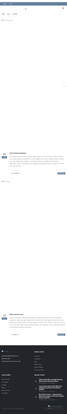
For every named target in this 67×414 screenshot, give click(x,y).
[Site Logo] (30, 8)
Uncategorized (43, 383)
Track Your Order (39, 370)
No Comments (15, 173)
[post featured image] (33, 84)
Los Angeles (5, 382)
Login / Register (38, 367)
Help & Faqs (37, 364)
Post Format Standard (18, 153)
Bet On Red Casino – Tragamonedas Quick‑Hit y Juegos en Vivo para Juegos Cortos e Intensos (51, 396)
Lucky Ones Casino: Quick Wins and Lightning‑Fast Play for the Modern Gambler (50, 387)
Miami (3, 387)
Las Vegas (5, 393)
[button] (54, 9)
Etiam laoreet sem (16, 314)
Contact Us (37, 359)
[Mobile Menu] (3, 9)
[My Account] (58, 9)
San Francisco (6, 390)
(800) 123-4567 (6, 358)
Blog (35, 361)
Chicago (4, 385)
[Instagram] (64, 4)
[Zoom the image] (5, 351)
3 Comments (15, 334)
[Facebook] (58, 4)
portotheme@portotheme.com (10, 356)
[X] (61, 4)
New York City (5, 379)
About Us (36, 356)
